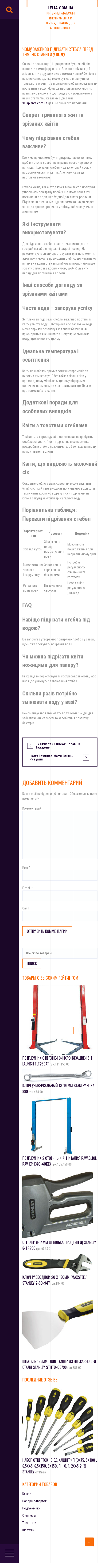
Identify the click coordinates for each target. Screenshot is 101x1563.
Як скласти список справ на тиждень (58, 745)
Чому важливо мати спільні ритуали (52, 757)
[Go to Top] (89, 1542)
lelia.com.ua (61, 7)
